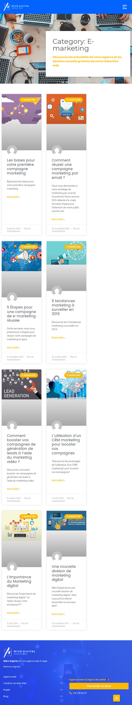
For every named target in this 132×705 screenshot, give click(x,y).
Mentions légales (11, 666)
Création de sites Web (14, 683)
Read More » (13, 197)
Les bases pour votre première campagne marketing (21, 167)
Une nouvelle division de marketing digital (64, 573)
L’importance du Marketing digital (19, 581)
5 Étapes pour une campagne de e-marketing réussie (21, 314)
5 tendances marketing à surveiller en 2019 (63, 307)
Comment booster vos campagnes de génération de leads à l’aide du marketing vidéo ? (21, 448)
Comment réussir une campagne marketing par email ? (65, 169)
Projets (6, 689)
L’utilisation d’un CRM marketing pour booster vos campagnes (66, 444)
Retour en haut (116, 698)
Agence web (9, 676)
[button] (125, 7)
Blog (5, 696)
